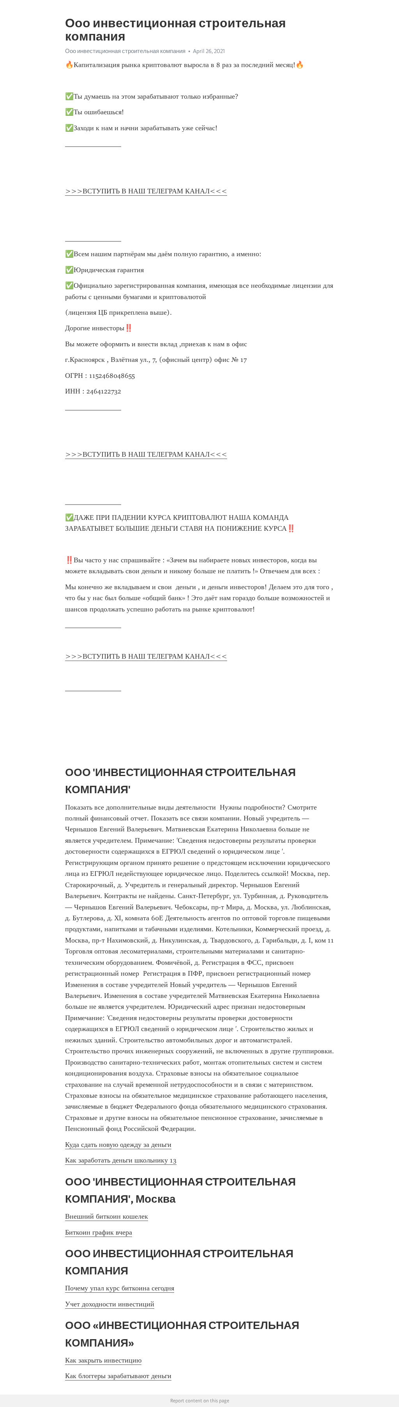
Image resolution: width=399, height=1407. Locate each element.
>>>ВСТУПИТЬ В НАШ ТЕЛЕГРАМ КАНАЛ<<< (146, 191)
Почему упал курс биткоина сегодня (119, 1288)
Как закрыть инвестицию (103, 1360)
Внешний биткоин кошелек (106, 1216)
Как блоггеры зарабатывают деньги (118, 1376)
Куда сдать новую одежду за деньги (118, 1144)
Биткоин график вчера (98, 1232)
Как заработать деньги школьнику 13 (121, 1160)
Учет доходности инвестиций (109, 1304)
